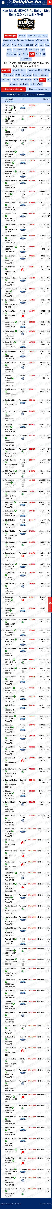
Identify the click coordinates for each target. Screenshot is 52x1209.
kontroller (24, 84)
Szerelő (44, 75)
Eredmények (10, 35)
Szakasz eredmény (13, 89)
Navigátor (8, 75)
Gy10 (25, 54)
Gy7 (31, 49)
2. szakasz (18, 49)
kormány (14, 84)
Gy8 (37, 49)
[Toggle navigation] (3, 2)
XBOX (42, 79)
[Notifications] (49, 2)
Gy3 (20, 45)
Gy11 (32, 54)
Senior (36, 75)
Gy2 (14, 45)
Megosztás (43, 40)
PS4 (36, 79)
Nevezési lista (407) (37, 35)
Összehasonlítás (11, 40)
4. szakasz (26, 59)
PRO (17, 75)
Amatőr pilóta (19, 70)
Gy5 (47, 45)
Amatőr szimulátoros (22, 79)
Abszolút (6, 70)
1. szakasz (28, 45)
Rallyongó (26, 75)
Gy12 (38, 54)
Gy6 (9, 49)
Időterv (21, 35)
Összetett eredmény (39, 89)
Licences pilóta (34, 70)
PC (48, 79)
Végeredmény (27, 40)
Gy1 (8, 45)
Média (47, 70)
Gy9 (43, 49)
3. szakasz (12, 54)
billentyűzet (36, 84)
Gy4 (41, 45)
